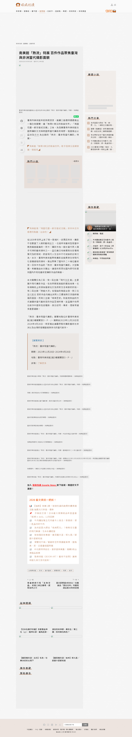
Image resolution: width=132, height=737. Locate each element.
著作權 (62, 729)
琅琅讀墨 (82, 11)
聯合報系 (79, 729)
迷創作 (50, 11)
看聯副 (26, 11)
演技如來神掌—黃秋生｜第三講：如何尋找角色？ (65, 630)
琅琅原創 (72, 11)
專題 (65, 11)
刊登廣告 (30, 729)
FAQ (36, 729)
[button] (21, 135)
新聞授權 (48, 729)
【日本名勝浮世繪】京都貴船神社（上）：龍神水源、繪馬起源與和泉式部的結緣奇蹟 (34, 632)
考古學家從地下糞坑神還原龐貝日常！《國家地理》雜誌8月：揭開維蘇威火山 (102, 136)
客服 (40, 729)
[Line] (21, 128)
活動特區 (32, 43)
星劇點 (58, 11)
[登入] (112, 5)
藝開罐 (42, 11)
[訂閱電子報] (110, 11)
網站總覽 (102, 729)
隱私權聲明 (69, 729)
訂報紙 (86, 729)
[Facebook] (21, 121)
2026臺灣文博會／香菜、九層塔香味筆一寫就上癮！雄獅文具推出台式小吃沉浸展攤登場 (102, 148)
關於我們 (94, 729)
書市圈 (34, 11)
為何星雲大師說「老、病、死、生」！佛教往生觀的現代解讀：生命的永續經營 (102, 124)
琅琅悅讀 (19, 43)
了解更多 (42, 363)
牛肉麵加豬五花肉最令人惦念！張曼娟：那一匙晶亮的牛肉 (102, 142)
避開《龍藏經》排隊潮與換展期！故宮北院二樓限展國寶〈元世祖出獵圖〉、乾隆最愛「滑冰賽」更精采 (102, 130)
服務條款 (56, 729)
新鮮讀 (19, 11)
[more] (76, 161)
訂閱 (85, 725)
